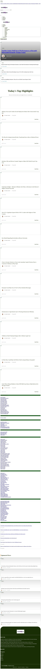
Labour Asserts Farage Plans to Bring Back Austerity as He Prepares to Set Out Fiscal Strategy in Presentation (18, 643)
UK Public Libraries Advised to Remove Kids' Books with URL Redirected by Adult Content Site (15, 588)
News (6, 31)
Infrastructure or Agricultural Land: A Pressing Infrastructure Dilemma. (18, 311)
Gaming (6, 27)
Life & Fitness (7, 29)
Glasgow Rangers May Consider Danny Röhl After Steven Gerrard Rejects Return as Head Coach (16, 642)
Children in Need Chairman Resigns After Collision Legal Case (16, 335)
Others (6, 32)
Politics (6, 33)
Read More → (37, 119)
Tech (5, 35)
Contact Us (4, 37)
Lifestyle (6, 30)
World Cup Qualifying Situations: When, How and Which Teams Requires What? (16, 79)
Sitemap (27, 667)
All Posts (4, 17)
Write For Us (15, 667)
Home (4, 16)
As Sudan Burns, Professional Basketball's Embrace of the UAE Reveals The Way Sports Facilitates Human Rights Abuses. (16, 525)
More (3, 26)
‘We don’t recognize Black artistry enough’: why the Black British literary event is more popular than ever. (17, 577)
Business (4, 18)
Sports (6, 34)
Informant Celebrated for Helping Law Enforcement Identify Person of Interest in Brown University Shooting (18, 639)
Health (6, 28)
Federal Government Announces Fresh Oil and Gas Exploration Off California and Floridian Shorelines (17, 646)
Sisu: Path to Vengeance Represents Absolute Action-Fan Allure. (11, 640)
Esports (4, 19)
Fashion (4, 24)
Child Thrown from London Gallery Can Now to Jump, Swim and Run (12, 645)
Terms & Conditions (21, 667)
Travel (6, 36)
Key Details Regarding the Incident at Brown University (14, 238)
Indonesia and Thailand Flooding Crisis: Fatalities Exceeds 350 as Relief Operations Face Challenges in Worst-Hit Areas (15, 546)
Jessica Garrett (9, 56)
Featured (4, 25)
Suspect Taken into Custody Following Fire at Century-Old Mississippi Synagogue (11, 542)
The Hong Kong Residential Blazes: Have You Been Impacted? (10, 599)
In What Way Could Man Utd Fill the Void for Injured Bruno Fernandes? (18, 360)
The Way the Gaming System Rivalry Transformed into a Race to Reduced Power (20, 137)
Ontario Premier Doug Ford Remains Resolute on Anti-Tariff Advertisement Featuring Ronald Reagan (19, 64)
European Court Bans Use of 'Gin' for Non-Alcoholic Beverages (16, 287)
